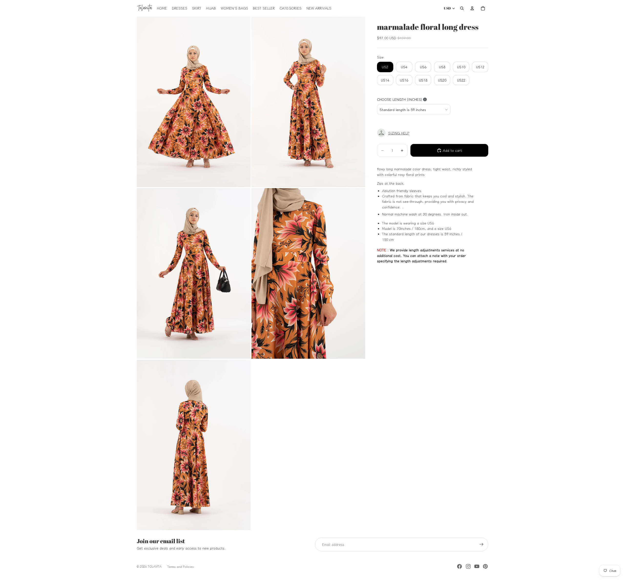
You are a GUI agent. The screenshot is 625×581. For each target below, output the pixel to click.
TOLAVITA (154, 566)
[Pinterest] (485, 566)
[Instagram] (468, 566)
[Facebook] (459, 566)
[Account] (472, 8)
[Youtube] (477, 566)
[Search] (462, 8)
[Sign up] (481, 544)
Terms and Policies (180, 566)
